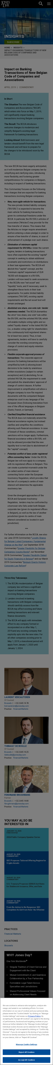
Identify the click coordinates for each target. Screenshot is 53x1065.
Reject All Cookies (26, 1052)
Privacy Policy (34, 1016)
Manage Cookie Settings (26, 1044)
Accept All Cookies (26, 1060)
